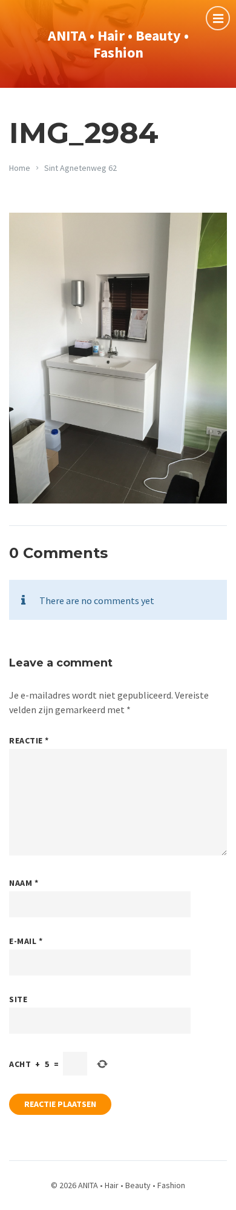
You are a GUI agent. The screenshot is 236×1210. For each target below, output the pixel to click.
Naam (23, 882)
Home (19, 167)
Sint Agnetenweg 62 (80, 167)
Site (18, 999)
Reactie (29, 740)
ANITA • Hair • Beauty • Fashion (118, 44)
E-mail (25, 941)
